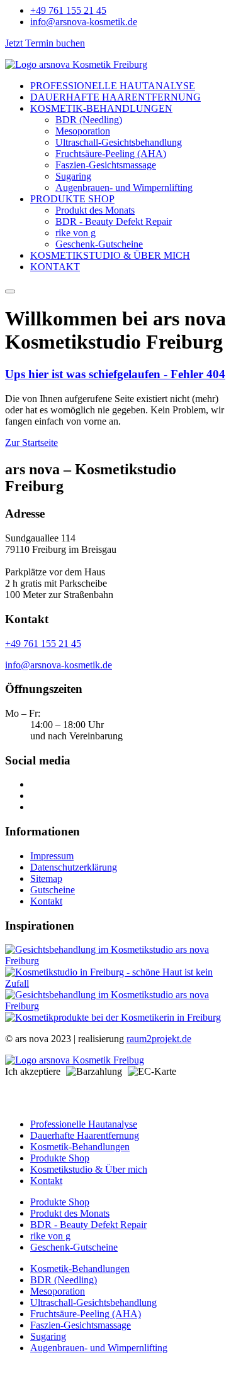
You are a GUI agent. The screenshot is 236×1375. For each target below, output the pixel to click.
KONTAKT (55, 266)
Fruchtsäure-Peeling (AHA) (110, 153)
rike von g (75, 232)
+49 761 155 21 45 (43, 643)
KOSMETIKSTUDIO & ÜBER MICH (110, 255)
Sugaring (73, 176)
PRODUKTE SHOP (72, 198)
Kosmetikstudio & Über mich (88, 1169)
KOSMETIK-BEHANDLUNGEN (101, 108)
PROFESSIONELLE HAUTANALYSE (112, 85)
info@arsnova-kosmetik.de (58, 665)
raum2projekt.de (158, 1038)
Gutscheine (52, 889)
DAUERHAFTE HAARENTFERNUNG (115, 97)
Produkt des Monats (95, 210)
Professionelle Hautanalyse (83, 1124)
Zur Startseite (31, 442)
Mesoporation (82, 131)
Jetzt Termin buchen (45, 43)
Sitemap (46, 878)
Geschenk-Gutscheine (99, 244)
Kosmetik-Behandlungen (80, 1146)
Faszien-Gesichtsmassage (105, 165)
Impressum (52, 856)
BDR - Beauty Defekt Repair (113, 221)
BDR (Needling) (88, 119)
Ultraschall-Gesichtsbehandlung (118, 142)
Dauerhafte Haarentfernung (84, 1135)
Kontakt (46, 901)
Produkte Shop (59, 1158)
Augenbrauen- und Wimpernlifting (124, 187)
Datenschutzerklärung (73, 867)
